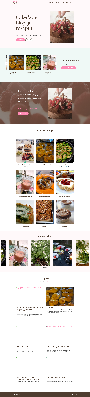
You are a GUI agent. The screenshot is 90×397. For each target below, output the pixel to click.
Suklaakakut (20, 106)
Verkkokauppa (69, 2)
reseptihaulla (38, 104)
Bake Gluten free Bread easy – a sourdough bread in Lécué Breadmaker (29, 378)
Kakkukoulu (61, 2)
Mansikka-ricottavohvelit (64, 196)
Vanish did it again (22, 346)
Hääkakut (20, 109)
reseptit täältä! (47, 134)
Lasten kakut (28, 106)
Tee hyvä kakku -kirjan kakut (31, 108)
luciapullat (50, 307)
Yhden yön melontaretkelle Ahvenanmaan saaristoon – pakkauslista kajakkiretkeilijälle (30, 309)
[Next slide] (56, 63)
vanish (32, 351)
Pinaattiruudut (25, 226)
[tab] (62, 44)
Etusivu (45, 2)
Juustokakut (20, 108)
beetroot (19, 351)
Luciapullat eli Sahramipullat (9, 73)
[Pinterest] (76, 394)
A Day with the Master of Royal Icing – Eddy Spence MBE (58, 347)
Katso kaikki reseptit (68, 67)
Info (75, 2)
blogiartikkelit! (47, 281)
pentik (22, 351)
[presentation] (12, 62)
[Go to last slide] (6, 63)
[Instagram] (74, 394)
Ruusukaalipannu (26, 72)
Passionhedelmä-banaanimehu (43, 73)
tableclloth (29, 351)
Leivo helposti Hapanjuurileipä (56, 377)
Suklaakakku (64, 226)
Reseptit (50, 2)
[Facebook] (73, 394)
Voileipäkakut (28, 109)
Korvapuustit (45, 226)
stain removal (25, 351)
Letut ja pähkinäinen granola (45, 196)
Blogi (55, 2)
